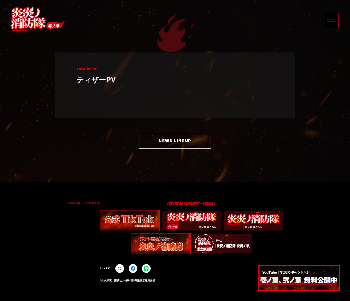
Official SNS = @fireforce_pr (83, 203)
